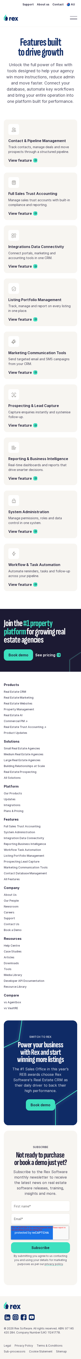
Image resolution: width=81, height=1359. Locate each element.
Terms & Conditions (50, 1345)
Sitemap (61, 1351)
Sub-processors (14, 1351)
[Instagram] (15, 1317)
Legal (7, 1345)
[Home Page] (11, 18)
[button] (72, 4)
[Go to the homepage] (12, 1305)
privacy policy (54, 1264)
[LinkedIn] (7, 1317)
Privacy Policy (24, 1345)
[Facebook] (23, 1317)
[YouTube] (31, 1317)
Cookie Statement (40, 1351)
